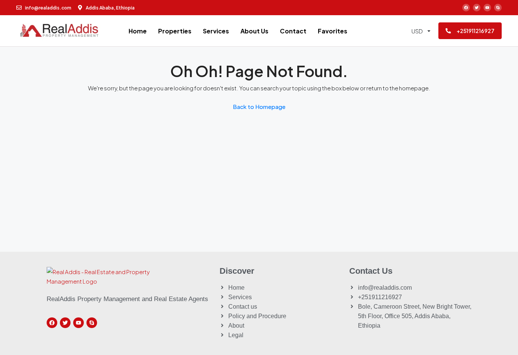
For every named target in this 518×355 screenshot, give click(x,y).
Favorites (332, 31)
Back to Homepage (259, 106)
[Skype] (498, 7)
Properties (175, 31)
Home (138, 31)
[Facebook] (466, 7)
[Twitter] (476, 7)
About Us (254, 31)
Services (216, 31)
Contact (293, 31)
